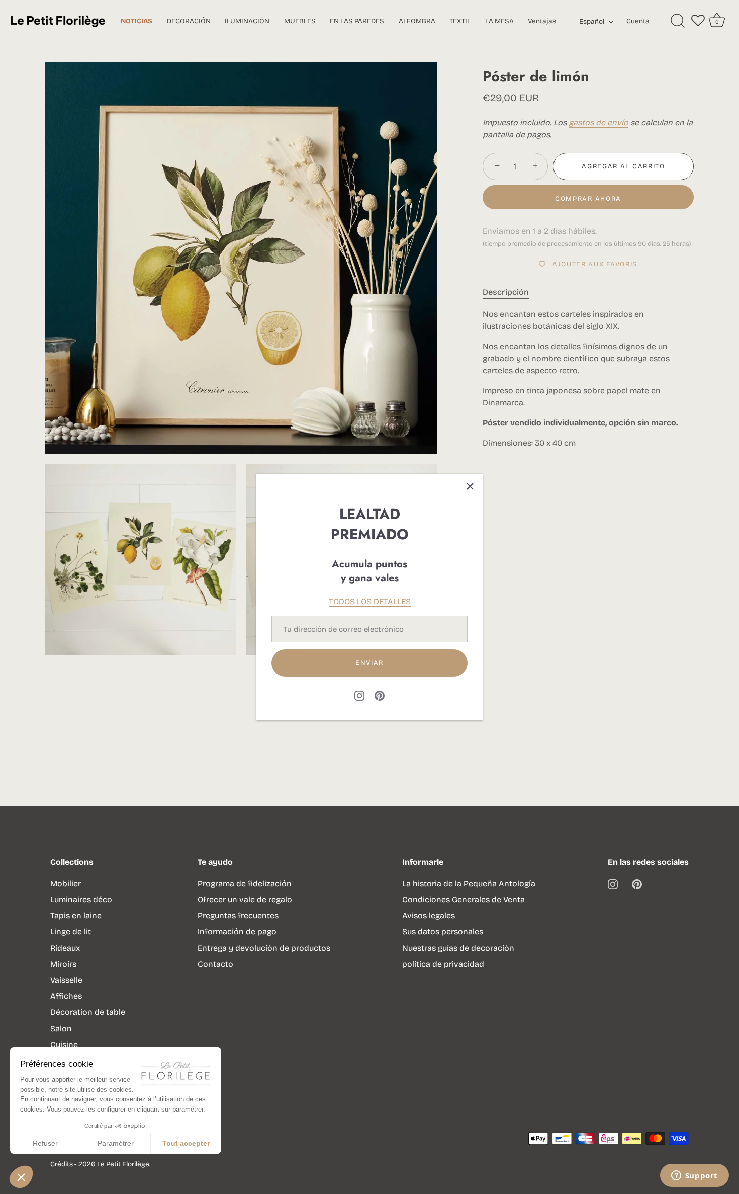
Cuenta (638, 21)
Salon (61, 1028)
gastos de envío (598, 122)
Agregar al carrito (623, 166)
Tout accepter (186, 1143)
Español (591, 22)
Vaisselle (66, 980)
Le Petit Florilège (123, 1164)
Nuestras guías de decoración (458, 948)
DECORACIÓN (189, 21)
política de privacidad (443, 964)
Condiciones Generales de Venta (463, 899)
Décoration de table (87, 1012)
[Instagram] (359, 695)
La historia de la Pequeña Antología (468, 883)
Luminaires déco (81, 899)
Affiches (66, 996)
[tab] (511, 292)
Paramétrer (116, 1143)
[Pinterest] (380, 695)
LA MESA (499, 21)
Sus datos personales (442, 931)
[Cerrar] (470, 486)
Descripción (506, 292)
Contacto (215, 964)
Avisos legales (428, 915)
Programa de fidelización (245, 883)
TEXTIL (460, 21)
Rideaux (65, 948)
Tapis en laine (76, 915)
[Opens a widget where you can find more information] (694, 1176)
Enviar (369, 663)
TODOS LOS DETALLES (370, 601)
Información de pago (237, 931)
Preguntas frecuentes (238, 915)
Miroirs (63, 964)
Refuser (45, 1143)
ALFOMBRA (417, 21)
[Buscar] (678, 21)
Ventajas (542, 21)
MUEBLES (300, 21)
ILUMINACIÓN (247, 21)
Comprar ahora (588, 199)
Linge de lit (70, 931)
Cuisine (64, 1044)
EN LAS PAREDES (357, 21)
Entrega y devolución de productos (264, 948)
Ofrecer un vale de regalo (245, 899)
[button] (21, 1177)
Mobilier (65, 883)
